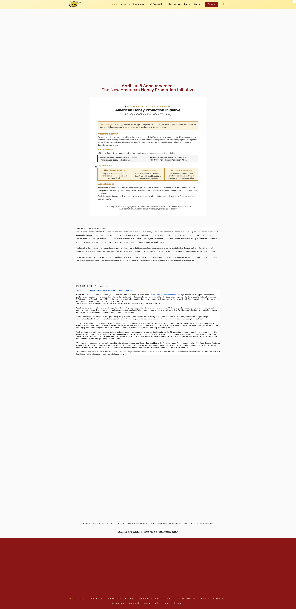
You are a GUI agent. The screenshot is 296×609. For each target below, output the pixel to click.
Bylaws (165, 561)
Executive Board (168, 565)
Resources (138, 4)
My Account (218, 598)
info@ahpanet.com (108, 564)
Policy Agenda (168, 557)
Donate (211, 4)
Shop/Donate (191, 565)
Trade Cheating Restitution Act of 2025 (165, 295)
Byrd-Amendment (144, 565)
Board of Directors (169, 569)
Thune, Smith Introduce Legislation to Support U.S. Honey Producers (104, 290)
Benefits (141, 561)
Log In (187, 4)
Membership (174, 4)
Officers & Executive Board (114, 598)
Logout (197, 4)
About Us (125, 4)
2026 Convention (156, 4)
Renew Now (142, 556)
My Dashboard (119, 603)
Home (114, 4)
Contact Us (190, 569)
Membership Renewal (139, 603)
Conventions (191, 556)
